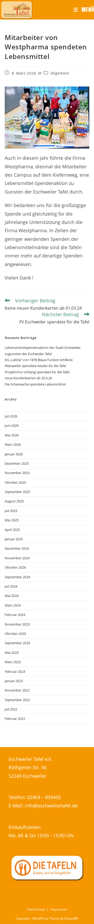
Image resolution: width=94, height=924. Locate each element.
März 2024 (13, 605)
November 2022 (17, 690)
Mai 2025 (12, 520)
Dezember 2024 (17, 548)
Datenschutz (36, 909)
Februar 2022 (15, 718)
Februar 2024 (15, 614)
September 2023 (17, 643)
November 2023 (17, 624)
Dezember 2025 (17, 463)
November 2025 (17, 472)
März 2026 (13, 444)
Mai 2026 (12, 435)
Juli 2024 (11, 586)
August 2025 (14, 501)
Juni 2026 (12, 425)
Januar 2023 (14, 681)
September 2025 (17, 491)
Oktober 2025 (15, 482)
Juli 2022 (11, 709)
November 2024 (17, 558)
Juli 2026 (11, 416)
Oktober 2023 (15, 633)
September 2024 (17, 577)
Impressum (59, 909)
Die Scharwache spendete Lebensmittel (35, 384)
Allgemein (60, 73)
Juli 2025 (11, 510)
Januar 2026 (14, 454)
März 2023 (13, 662)
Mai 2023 (12, 652)
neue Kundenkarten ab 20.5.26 (28, 378)
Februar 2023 (15, 671)
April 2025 (12, 529)
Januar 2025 (14, 539)
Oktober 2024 (15, 567)
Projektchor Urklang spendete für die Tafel (37, 372)
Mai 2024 (12, 595)
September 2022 (17, 699)
